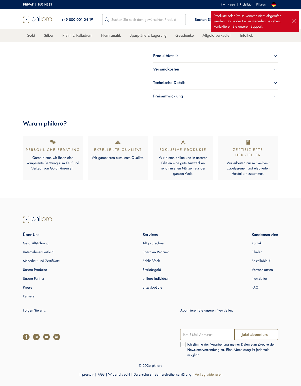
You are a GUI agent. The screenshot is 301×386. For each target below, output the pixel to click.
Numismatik (111, 35)
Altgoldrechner (154, 243)
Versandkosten (262, 269)
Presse (27, 287)
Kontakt (257, 243)
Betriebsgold (152, 269)
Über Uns (31, 235)
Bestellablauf (261, 260)
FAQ (255, 287)
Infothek (246, 35)
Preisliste (245, 4)
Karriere (28, 296)
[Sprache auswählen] (273, 4)
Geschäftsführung (35, 243)
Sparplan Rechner (156, 252)
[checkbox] (183, 344)
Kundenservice (265, 235)
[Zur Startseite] (37, 219)
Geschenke (184, 35)
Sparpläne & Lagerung (148, 35)
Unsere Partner (33, 278)
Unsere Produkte (35, 269)
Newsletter (259, 278)
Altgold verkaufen (217, 35)
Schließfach (151, 260)
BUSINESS (45, 4)
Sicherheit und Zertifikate (41, 260)
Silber (49, 35)
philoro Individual (156, 278)
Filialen (261, 4)
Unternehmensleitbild (38, 252)
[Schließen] (294, 21)
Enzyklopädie (152, 287)
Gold (31, 35)
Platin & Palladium (77, 35)
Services (150, 235)
